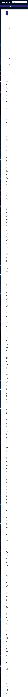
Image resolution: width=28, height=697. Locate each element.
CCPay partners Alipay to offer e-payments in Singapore (9, 45)
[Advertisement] (15, 33)
